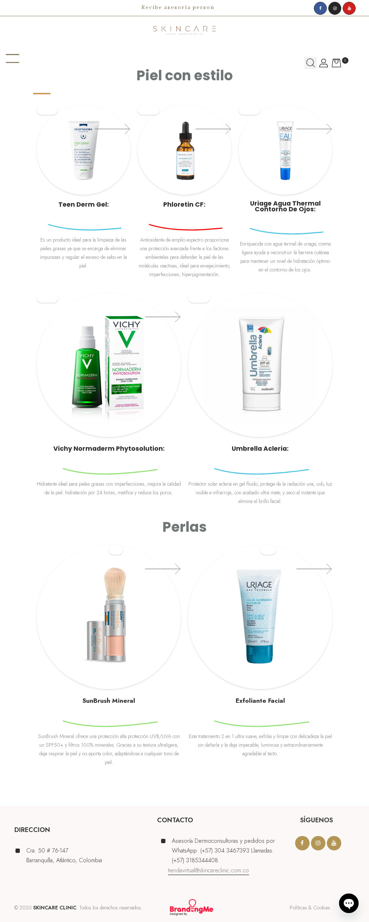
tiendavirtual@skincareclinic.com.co (208, 870)
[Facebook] (320, 8)
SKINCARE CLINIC (54, 907)
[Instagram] (334, 8)
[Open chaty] (349, 903)
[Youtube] (349, 8)
